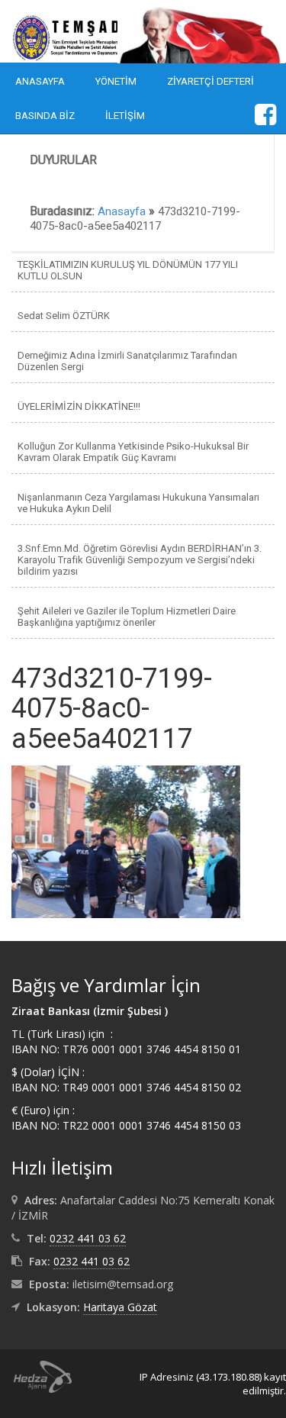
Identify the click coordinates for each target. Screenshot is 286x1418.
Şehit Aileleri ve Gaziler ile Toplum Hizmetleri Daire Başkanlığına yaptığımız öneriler (127, 616)
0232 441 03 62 (88, 1238)
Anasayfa (40, 81)
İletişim (125, 115)
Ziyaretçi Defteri (210, 81)
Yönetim (116, 81)
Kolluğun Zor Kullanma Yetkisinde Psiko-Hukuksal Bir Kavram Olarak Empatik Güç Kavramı (133, 451)
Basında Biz (45, 115)
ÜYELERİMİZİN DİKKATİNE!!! (79, 406)
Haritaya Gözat (120, 1307)
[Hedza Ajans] (36, 1376)
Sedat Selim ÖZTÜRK (64, 315)
